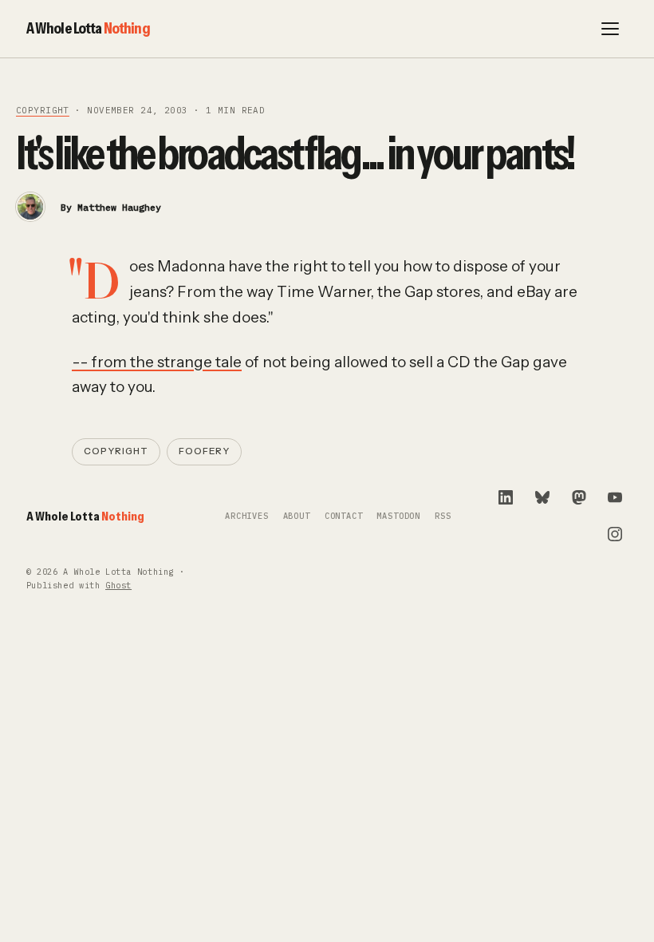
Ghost (118, 585)
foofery (204, 451)
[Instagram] (615, 534)
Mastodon (398, 516)
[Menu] (610, 28)
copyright (42, 110)
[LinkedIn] (505, 497)
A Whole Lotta (88, 28)
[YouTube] (615, 497)
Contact (344, 516)
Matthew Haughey (119, 207)
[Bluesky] (542, 497)
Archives (247, 516)
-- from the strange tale (157, 362)
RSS (443, 516)
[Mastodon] (579, 497)
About (296, 516)
